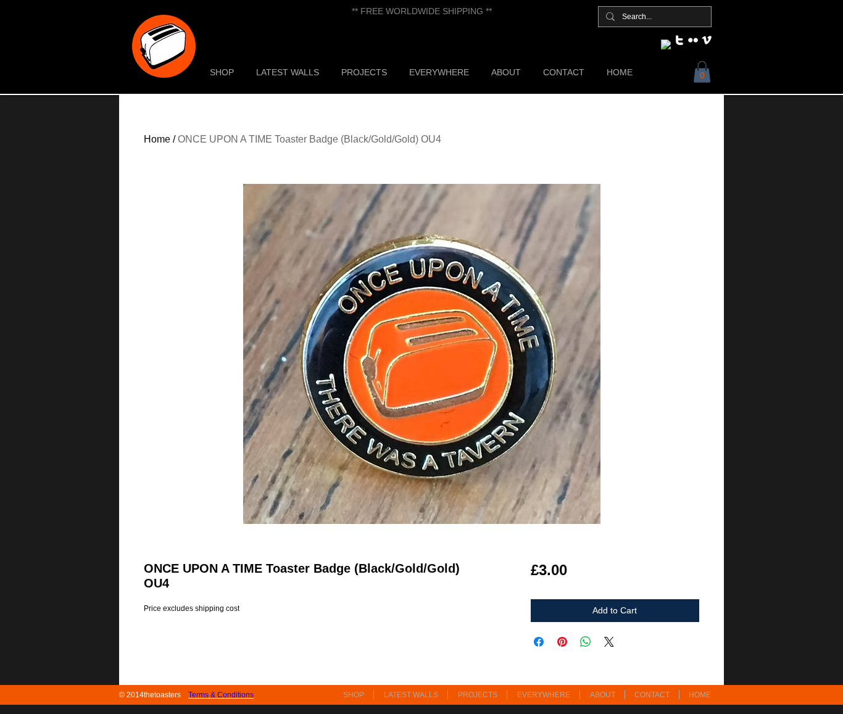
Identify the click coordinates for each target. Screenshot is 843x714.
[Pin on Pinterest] (562, 641)
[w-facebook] (666, 44)
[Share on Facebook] (538, 641)
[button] (702, 72)
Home (157, 139)
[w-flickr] (693, 40)
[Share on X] (609, 641)
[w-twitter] (679, 40)
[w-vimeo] (707, 40)
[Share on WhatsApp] (585, 641)
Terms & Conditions (221, 695)
